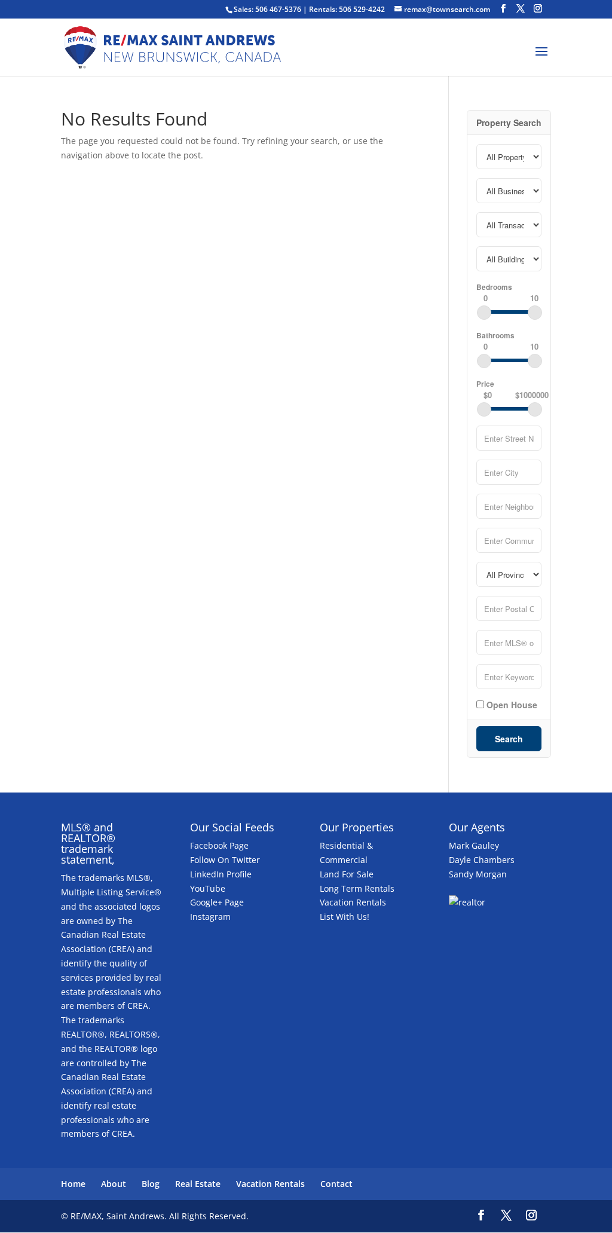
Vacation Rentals (353, 902)
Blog (151, 1183)
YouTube (207, 888)
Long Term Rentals (357, 888)
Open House (510, 704)
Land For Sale (347, 874)
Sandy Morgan (478, 874)
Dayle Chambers (482, 859)
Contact (336, 1183)
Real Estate (198, 1183)
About (113, 1183)
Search (509, 739)
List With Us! (344, 916)
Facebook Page (219, 845)
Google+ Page (217, 902)
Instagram (210, 916)
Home (73, 1183)
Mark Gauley (474, 845)
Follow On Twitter (225, 859)
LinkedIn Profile (221, 874)
